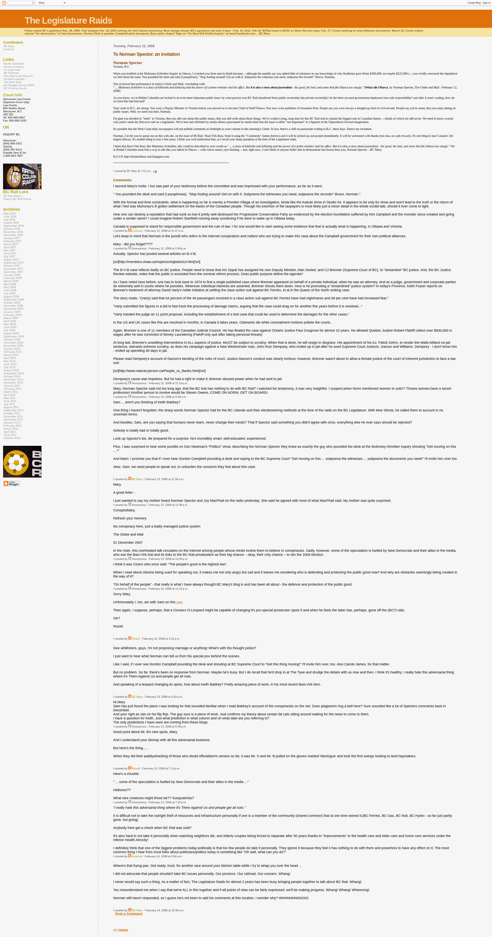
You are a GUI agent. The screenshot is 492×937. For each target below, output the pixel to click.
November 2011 (13, 416)
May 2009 (10, 324)
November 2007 (13, 268)
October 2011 (12, 413)
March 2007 (11, 244)
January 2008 (12, 274)
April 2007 (10, 247)
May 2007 (10, 250)
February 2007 (13, 241)
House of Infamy (14, 66)
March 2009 (11, 318)
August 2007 (11, 259)
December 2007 (13, 271)
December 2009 (13, 345)
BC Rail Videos (13, 195)
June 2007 (10, 253)
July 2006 (9, 219)
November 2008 (13, 305)
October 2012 (12, 437)
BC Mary (137, 479)
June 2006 (10, 216)
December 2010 (13, 382)
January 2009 (12, 311)
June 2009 (10, 327)
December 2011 (13, 419)
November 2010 (13, 379)
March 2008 (11, 281)
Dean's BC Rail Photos (17, 199)
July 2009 (9, 330)
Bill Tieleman (11, 72)
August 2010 (11, 370)
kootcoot (137, 230)
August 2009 (11, 333)
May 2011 (10, 397)
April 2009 (10, 321)
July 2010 (9, 367)
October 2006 (12, 228)
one (179, 602)
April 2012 (10, 431)
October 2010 (12, 376)
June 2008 (10, 290)
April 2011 (10, 394)
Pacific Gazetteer (14, 63)
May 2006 (10, 213)
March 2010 (11, 354)
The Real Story (13, 82)
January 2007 (12, 238)
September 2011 (14, 410)
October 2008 (12, 302)
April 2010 (10, 357)
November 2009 (13, 342)
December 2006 (13, 234)
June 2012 (10, 434)
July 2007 (9, 256)
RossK (136, 638)
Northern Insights (14, 79)
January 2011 (12, 385)
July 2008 (9, 293)
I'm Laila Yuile (12, 69)
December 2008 (13, 308)
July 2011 (9, 404)
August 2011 (11, 407)
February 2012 (13, 425)
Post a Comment (128, 914)
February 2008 (13, 278)
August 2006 (11, 222)
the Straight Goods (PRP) (19, 85)
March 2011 (11, 391)
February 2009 (13, 314)
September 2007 (14, 262)
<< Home (120, 930)
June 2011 (10, 401)
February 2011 (13, 388)
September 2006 (14, 225)
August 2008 (11, 296)
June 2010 (10, 364)
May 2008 (10, 287)
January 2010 (12, 348)
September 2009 (14, 336)
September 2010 (14, 373)
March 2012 (11, 428)
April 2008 (10, 284)
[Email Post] (154, 171)
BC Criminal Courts (15, 88)
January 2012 (12, 422)
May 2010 (10, 361)
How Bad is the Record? (18, 75)
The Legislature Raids (68, 20)
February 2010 (13, 351)
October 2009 (12, 339)
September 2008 (14, 299)
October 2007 (12, 265)
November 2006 (13, 231)
